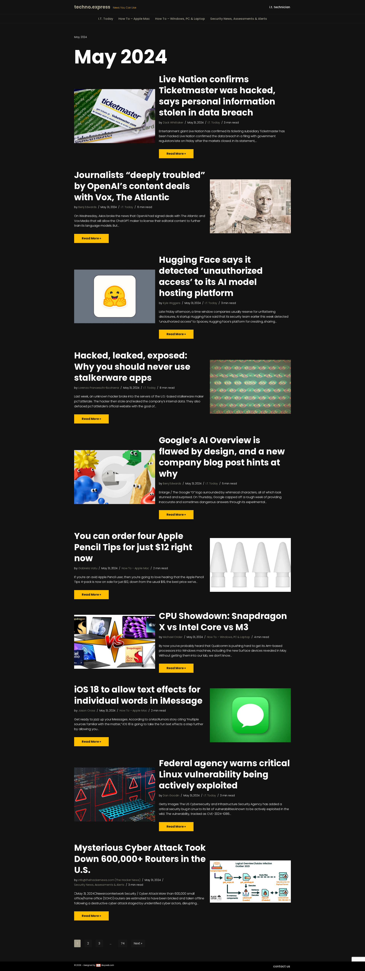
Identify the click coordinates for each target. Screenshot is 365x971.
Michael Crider (172, 637)
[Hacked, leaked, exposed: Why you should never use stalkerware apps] (250, 387)
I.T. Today (105, 19)
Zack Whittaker (173, 122)
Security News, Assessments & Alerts (238, 19)
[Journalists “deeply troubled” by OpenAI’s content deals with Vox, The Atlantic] (250, 206)
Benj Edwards (87, 207)
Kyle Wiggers (171, 303)
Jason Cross (86, 710)
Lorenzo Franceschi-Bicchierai (98, 388)
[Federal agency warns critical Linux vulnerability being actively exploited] (114, 794)
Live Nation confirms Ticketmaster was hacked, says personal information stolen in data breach (217, 96)
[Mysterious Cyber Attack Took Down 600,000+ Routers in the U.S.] (250, 881)
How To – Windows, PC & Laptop (180, 19)
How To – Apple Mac (134, 19)
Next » (138, 943)
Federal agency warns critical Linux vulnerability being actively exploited (224, 774)
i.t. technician (279, 7)
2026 (78, 965)
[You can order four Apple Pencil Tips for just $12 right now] (250, 565)
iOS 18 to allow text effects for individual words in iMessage (138, 695)
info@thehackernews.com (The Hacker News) (109, 880)
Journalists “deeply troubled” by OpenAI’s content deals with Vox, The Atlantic (139, 186)
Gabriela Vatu (87, 568)
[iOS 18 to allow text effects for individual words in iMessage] (250, 715)
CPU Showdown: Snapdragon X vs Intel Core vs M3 (223, 621)
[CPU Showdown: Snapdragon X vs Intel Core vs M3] (114, 642)
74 (123, 943)
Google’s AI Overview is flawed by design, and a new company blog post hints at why (222, 457)
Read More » (172, 154)
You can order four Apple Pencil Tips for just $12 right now (133, 547)
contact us (281, 966)
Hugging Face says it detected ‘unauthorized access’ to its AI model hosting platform (211, 276)
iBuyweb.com (107, 965)
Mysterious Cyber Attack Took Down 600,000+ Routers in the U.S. (140, 859)
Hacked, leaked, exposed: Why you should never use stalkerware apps (132, 367)
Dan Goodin (171, 795)
